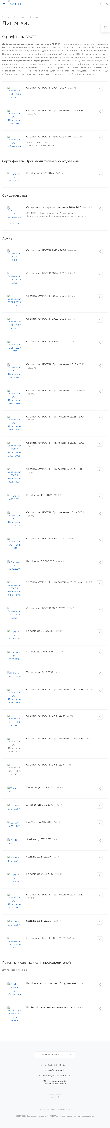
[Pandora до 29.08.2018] (14, 656)
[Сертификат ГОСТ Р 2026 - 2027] (14, 93)
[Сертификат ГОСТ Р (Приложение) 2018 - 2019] (14, 696)
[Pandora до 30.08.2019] (14, 635)
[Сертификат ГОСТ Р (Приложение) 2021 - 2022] (14, 519)
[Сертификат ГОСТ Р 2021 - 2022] (14, 544)
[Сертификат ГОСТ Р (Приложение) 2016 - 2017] (14, 901)
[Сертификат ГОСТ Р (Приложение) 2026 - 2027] (14, 117)
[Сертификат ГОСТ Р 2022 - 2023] (14, 324)
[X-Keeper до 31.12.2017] (14, 790)
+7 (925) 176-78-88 (55, 1065)
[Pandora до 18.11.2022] (14, 497)
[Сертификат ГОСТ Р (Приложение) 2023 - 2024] (14, 423)
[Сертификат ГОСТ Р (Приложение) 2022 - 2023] (14, 449)
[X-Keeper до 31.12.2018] (14, 674)
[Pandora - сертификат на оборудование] (14, 989)
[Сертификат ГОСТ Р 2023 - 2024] (14, 301)
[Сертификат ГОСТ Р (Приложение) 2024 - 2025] (14, 397)
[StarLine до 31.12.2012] (14, 841)
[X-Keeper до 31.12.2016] (14, 807)
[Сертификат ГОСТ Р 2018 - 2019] (14, 721)
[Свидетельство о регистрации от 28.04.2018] (14, 215)
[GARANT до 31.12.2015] (14, 824)
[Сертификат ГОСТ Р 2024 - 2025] (14, 278)
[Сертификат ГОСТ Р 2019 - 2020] (14, 613)
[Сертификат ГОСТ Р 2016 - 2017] (14, 943)
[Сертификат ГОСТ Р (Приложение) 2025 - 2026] (14, 371)
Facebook (58, 1097)
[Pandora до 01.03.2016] (14, 878)
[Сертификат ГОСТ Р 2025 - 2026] (14, 255)
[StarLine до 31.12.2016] (14, 923)
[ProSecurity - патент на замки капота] (14, 1014)
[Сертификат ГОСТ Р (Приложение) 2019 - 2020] (14, 589)
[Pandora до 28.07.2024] (14, 177)
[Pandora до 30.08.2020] (14, 565)
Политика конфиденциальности (55, 1109)
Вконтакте (51, 1097)
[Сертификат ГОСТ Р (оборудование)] (14, 142)
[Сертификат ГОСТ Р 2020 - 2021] (14, 347)
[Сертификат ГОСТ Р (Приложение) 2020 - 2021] (14, 476)
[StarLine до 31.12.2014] (14, 859)
